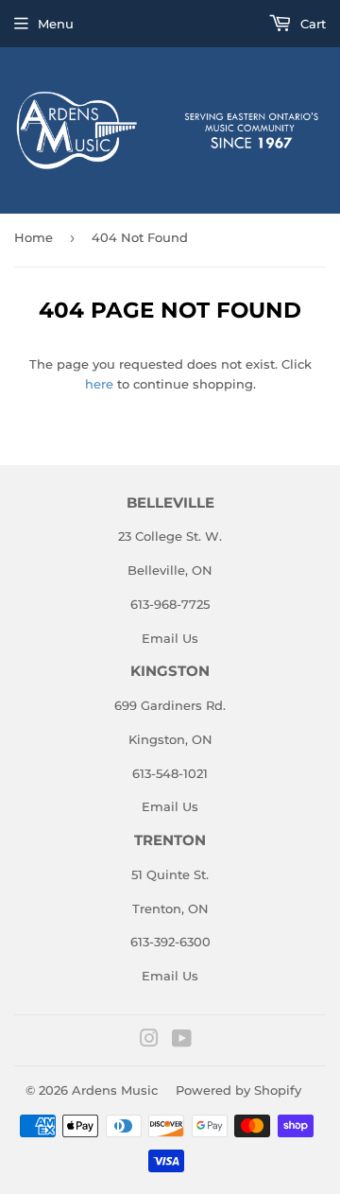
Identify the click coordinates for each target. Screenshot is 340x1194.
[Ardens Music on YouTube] (182, 1040)
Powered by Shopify (238, 1090)
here (99, 383)
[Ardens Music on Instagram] (149, 1040)
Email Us (170, 638)
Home (33, 237)
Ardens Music (115, 1090)
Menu (56, 23)
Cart (311, 23)
